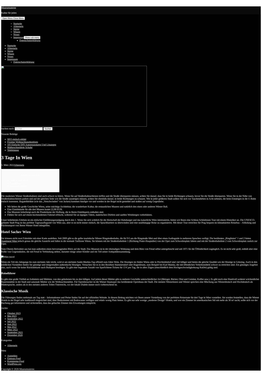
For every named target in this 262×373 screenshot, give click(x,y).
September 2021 (15, 332)
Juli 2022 (11, 321)
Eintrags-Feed (14, 358)
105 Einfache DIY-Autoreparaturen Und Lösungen (31, 144)
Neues (16, 34)
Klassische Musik (18, 186)
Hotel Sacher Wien (19, 180)
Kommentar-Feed (15, 361)
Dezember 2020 (15, 335)
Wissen (16, 32)
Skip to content (8, 2)
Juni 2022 (12, 324)
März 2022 (12, 329)
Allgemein (18, 26)
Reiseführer (15, 183)
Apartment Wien (9, 241)
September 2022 (15, 318)
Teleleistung (13, 150)
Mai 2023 (12, 316)
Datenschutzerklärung (29, 40)
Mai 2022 (12, 327)
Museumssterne (8, 7)
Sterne (16, 29)
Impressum (18, 37)
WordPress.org (14, 364)
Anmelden (12, 355)
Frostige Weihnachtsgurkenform (22, 142)
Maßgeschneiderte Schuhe (19, 147)
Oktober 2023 (14, 313)
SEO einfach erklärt (16, 139)
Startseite (17, 23)
